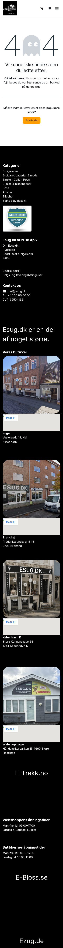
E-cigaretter (10, 171)
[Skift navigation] (56, 8)
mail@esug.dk (17, 291)
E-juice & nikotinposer (17, 184)
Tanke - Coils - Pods (16, 179)
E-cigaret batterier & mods (20, 175)
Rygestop (9, 250)
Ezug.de (31, 941)
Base (6, 188)
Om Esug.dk (10, 245)
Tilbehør (8, 196)
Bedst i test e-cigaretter (18, 254)
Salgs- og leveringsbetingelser (23, 275)
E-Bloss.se (32, 877)
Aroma (7, 192)
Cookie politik (11, 271)
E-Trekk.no (31, 773)
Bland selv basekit (14, 200)
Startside (31, 120)
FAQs (6, 258)
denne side (33, 86)
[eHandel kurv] (41, 8)
